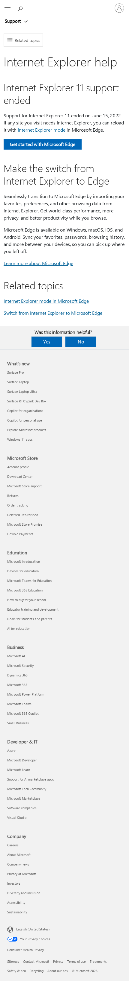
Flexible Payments (20, 534)
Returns (13, 495)
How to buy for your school (26, 599)
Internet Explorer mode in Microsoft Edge (46, 301)
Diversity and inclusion (23, 893)
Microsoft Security (20, 665)
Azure (11, 750)
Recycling (37, 970)
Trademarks (98, 961)
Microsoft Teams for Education (29, 580)
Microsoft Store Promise (24, 524)
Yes (46, 341)
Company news (18, 864)
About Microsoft (19, 854)
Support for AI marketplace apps (30, 779)
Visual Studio (16, 817)
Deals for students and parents (29, 619)
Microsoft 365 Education (25, 590)
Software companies (22, 808)
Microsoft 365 (17, 684)
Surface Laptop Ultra (22, 391)
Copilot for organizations (25, 410)
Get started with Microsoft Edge (42, 144)
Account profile (18, 467)
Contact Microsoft (36, 961)
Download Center (20, 476)
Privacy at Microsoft (21, 874)
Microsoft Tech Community (26, 789)
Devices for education (23, 571)
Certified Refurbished (22, 514)
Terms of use (76, 961)
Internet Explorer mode (41, 130)
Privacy (58, 961)
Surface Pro (15, 372)
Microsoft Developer (22, 760)
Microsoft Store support (24, 486)
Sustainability (17, 912)
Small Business (18, 723)
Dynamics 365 (17, 675)
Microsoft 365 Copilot (23, 713)
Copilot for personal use (24, 420)
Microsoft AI (16, 656)
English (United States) (33, 929)
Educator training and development (32, 609)
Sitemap (13, 961)
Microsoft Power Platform (25, 694)
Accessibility (16, 902)
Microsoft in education (23, 561)
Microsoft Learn (18, 769)
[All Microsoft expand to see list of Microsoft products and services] (7, 8)
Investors (13, 883)
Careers (13, 845)
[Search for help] (21, 8)
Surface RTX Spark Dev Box (26, 401)
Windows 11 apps (20, 439)
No (81, 341)
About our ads (57, 970)
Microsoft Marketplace (23, 798)
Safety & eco (16, 970)
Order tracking (17, 505)
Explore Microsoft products (26, 430)
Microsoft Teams (19, 704)
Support (13, 21)
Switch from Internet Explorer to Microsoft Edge (53, 313)
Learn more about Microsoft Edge (38, 263)
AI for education (18, 628)
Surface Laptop (18, 382)
